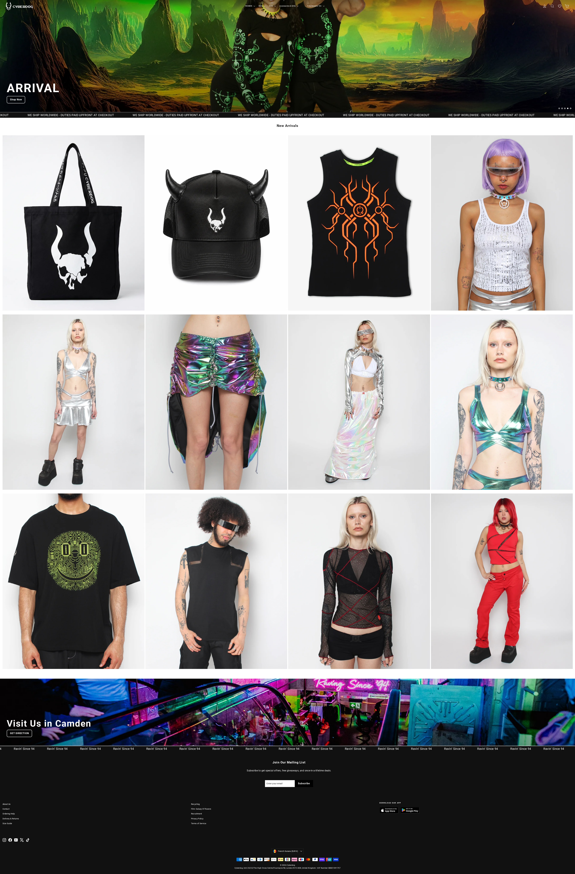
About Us (7, 804)
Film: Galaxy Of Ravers (201, 809)
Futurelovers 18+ (314, 6)
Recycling (195, 804)
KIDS (271, 6)
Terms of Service (198, 823)
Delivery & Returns (11, 819)
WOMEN (249, 6)
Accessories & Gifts (287, 6)
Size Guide (7, 823)
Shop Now (16, 99)
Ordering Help (9, 814)
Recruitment (196, 814)
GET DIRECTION (19, 733)
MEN (261, 6)
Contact (6, 809)
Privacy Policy (197, 819)
